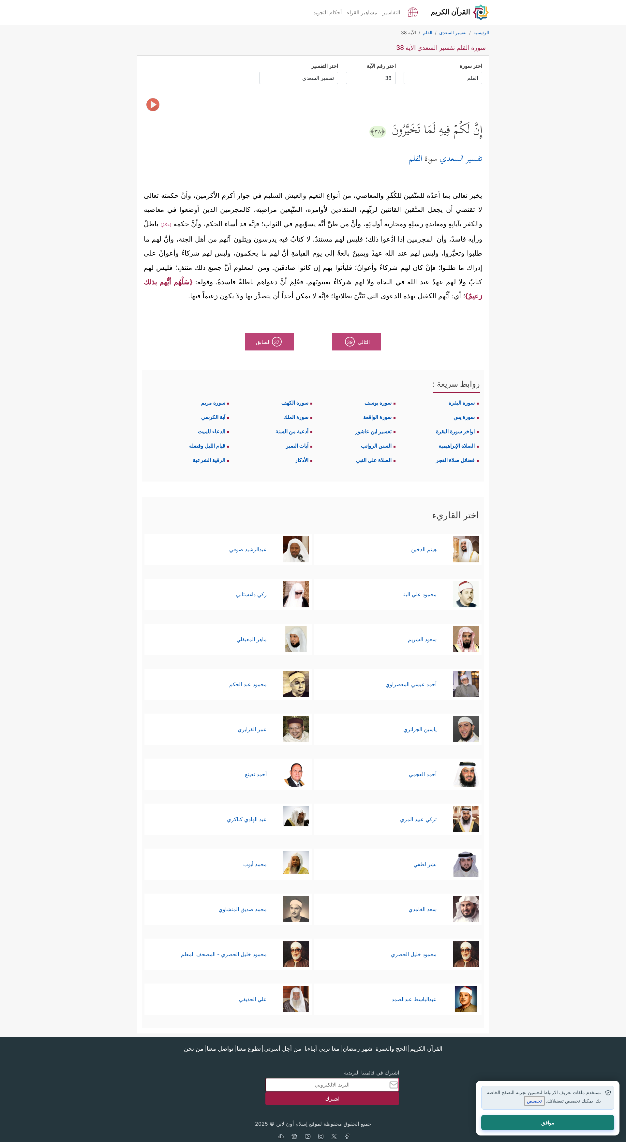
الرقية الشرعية (209, 460)
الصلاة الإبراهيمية (457, 445)
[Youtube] (307, 1137)
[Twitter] (334, 1137)
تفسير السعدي (461, 159)
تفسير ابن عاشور (373, 431)
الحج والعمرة (391, 1048)
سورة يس (464, 417)
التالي (358, 342)
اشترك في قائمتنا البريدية (371, 1072)
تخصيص (534, 1101)
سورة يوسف (378, 402)
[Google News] (294, 1137)
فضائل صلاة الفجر (455, 460)
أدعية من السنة (292, 431)
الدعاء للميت (211, 431)
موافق (547, 1123)
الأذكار (301, 460)
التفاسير (391, 12)
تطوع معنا (249, 1048)
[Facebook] (347, 1137)
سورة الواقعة (377, 417)
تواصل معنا (220, 1048)
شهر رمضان (357, 1048)
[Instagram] (321, 1137)
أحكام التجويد (327, 12)
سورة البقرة (462, 402)
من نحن (193, 1048)
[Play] (152, 104)
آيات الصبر (297, 445)
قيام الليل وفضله (207, 445)
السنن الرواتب (376, 445)
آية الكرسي (213, 417)
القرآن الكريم (426, 1048)
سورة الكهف (294, 402)
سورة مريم (213, 402)
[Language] (413, 11)
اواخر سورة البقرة (455, 431)
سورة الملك (295, 417)
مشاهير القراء (362, 12)
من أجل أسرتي (282, 1048)
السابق (268, 342)
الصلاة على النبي (374, 460)
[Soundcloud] (281, 1137)
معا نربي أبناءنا (322, 1048)
